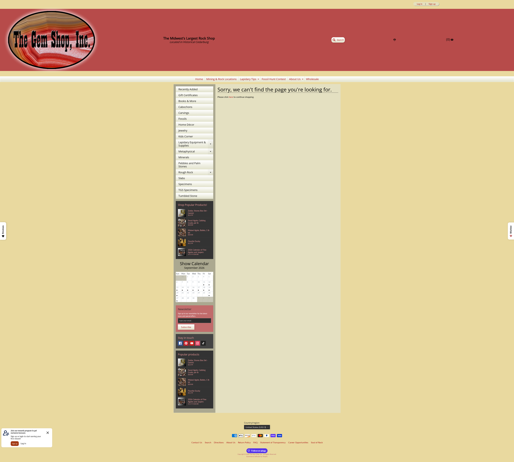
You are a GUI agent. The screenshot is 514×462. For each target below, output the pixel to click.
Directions (219, 442)
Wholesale (312, 79)
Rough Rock (195, 172)
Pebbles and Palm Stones (189, 164)
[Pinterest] (186, 343)
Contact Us (196, 442)
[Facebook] (180, 343)
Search (208, 442)
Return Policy (244, 442)
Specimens (185, 184)
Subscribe (186, 327)
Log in (419, 4)
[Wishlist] (394, 40)
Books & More (187, 101)
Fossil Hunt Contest (274, 79)
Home (199, 79)
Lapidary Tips (250, 79)
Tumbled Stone (187, 196)
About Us (296, 79)
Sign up (432, 4)
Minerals (183, 157)
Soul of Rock (317, 442)
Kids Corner (185, 136)
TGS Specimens (188, 190)
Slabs (181, 178)
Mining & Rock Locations (221, 79)
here (231, 97)
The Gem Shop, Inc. (256, 454)
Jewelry (182, 130)
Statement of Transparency (273, 442)
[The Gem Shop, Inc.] (51, 72)
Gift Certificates (188, 95)
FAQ (255, 442)
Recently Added (188, 89)
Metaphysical (195, 152)
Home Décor (186, 124)
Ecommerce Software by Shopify (257, 456)
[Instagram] (197, 343)
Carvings (183, 113)
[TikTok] (203, 343)
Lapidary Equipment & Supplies (195, 144)
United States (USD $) (255, 427)
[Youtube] (191, 343)
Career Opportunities (298, 442)
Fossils (182, 119)
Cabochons (185, 107)
